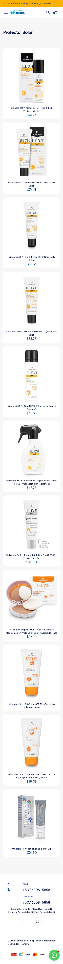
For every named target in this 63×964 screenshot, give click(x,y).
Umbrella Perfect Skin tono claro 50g (31, 848)
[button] (54, 955)
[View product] (54, 54)
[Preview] (54, 59)
